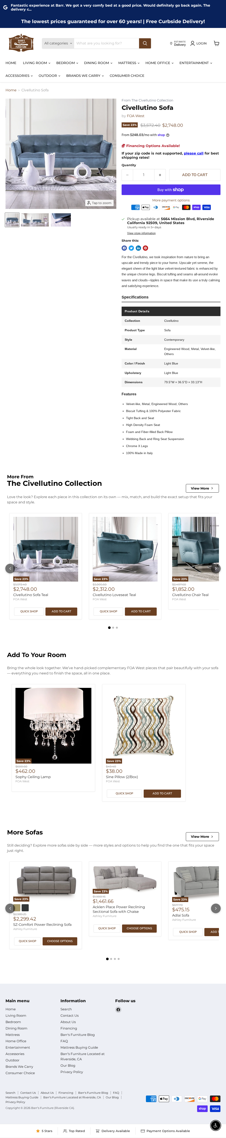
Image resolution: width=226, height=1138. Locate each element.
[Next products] (216, 568)
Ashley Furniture (25, 929)
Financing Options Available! (152, 146)
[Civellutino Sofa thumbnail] (12, 220)
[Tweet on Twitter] (131, 248)
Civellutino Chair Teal (190, 595)
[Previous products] (10, 568)
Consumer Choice (127, 76)
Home (11, 63)
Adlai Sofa (180, 915)
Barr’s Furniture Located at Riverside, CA (72, 1097)
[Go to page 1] (109, 627)
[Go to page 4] (119, 959)
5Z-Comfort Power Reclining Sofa (42, 925)
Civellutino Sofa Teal (30, 595)
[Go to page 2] (113, 628)
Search (66, 1009)
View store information (141, 233)
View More (200, 488)
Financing (68, 1028)
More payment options (171, 200)
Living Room (35, 63)
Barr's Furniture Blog (77, 1035)
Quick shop (29, 611)
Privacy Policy (71, 1072)
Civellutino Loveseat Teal (114, 595)
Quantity (129, 165)
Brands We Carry (83, 76)
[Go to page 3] (117, 628)
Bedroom (66, 63)
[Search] (145, 43)
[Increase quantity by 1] (160, 175)
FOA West (136, 116)
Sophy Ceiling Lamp (33, 777)
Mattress (127, 63)
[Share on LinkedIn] (138, 248)
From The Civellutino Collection (147, 100)
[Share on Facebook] (124, 248)
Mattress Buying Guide (79, 1047)
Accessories (18, 76)
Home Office (158, 63)
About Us (68, 1022)
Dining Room (97, 63)
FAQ (64, 1041)
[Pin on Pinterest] (145, 248)
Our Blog (67, 1065)
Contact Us (69, 1015)
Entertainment (194, 63)
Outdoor (48, 76)
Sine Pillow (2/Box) (122, 777)
